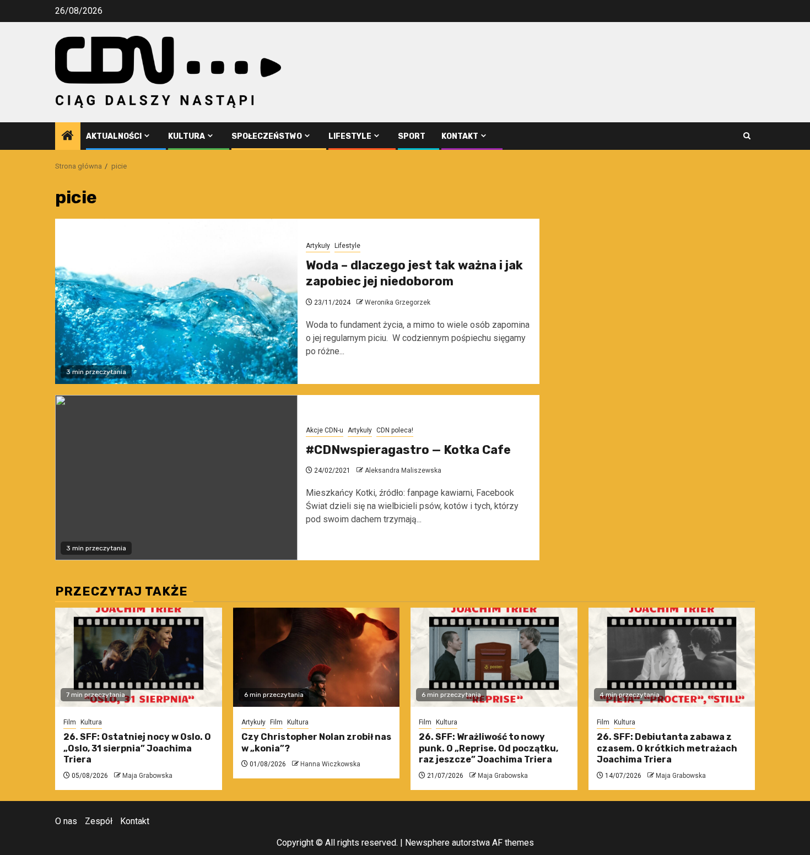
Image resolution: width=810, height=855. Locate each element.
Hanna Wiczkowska (330, 764)
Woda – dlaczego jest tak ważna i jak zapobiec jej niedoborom (414, 273)
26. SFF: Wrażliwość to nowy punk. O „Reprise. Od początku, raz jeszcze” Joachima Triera (488, 748)
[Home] (68, 136)
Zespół (98, 821)
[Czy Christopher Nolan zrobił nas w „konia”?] (316, 657)
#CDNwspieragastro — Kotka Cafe (408, 449)
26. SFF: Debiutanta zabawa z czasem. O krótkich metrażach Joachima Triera (667, 748)
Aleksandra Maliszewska (403, 470)
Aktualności (114, 136)
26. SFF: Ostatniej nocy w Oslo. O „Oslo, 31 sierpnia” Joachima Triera (137, 748)
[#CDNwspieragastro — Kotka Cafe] (176, 477)
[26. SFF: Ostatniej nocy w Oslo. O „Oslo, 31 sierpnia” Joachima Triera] (138, 657)
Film (69, 722)
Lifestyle (349, 136)
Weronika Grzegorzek (397, 302)
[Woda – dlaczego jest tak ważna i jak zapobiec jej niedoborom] (176, 301)
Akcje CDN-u (324, 430)
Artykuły (318, 246)
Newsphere (427, 842)
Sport (411, 136)
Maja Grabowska (147, 776)
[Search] (747, 136)
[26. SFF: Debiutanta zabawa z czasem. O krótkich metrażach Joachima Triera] (671, 657)
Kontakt (459, 136)
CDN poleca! (394, 430)
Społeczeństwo (266, 136)
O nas (66, 821)
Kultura (186, 136)
